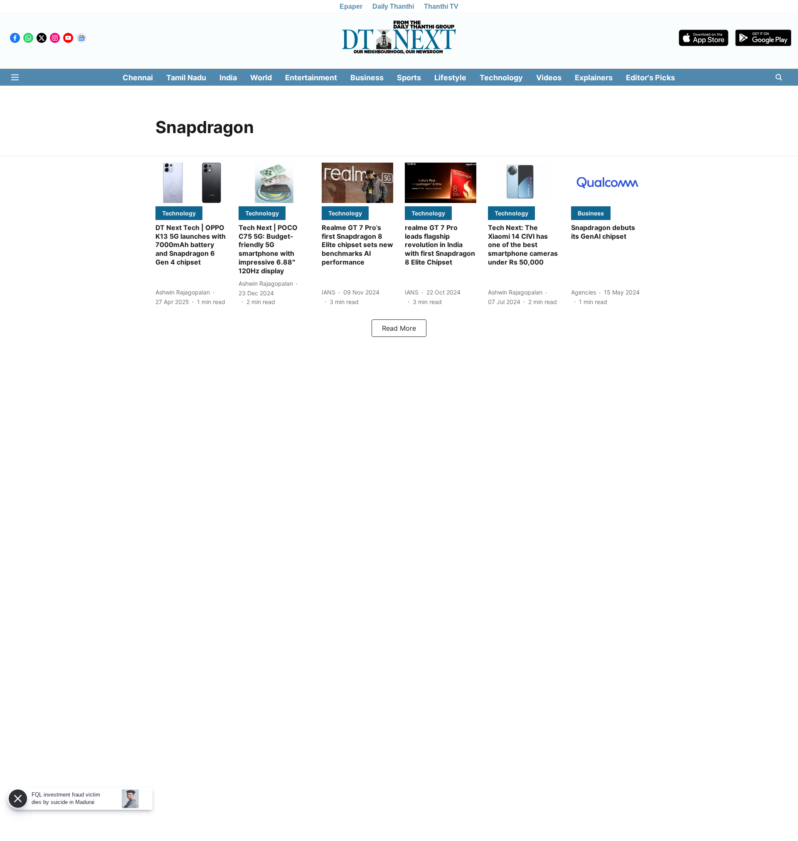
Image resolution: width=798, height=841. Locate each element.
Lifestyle (450, 77)
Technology (501, 77)
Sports (409, 77)
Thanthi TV (441, 6)
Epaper (351, 6)
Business (367, 77)
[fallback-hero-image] (191, 183)
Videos (549, 77)
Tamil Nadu (186, 77)
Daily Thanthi (393, 6)
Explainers (594, 77)
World (261, 77)
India (228, 77)
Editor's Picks (650, 77)
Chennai (138, 77)
